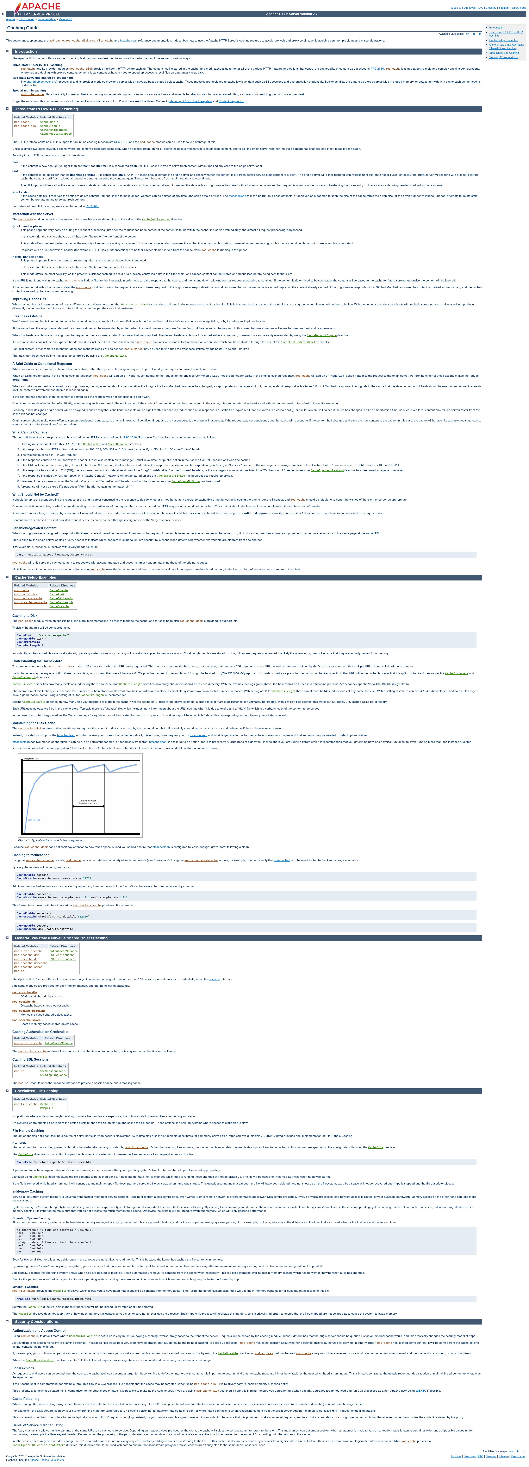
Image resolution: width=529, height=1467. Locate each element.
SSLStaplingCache (63, 959)
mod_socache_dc (25, 959)
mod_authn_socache (28, 951)
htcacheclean (128, 40)
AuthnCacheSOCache (64, 951)
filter (96, 280)
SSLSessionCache (62, 955)
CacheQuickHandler (156, 219)
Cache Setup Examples (503, 40)
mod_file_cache (101, 40)
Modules (456, 7)
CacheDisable (50, 126)
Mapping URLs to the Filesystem (190, 101)
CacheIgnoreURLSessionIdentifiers (38, 1445)
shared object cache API (42, 81)
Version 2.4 (65, 19)
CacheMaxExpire (114, 355)
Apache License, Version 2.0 (47, 1459)
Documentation (47, 19)
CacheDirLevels (61, 598)
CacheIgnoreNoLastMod (327, 470)
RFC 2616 (377, 68)
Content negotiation (231, 101)
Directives (470, 7)
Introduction (496, 27)
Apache (10, 19)
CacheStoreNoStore (186, 481)
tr (480, 33)
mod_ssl (20, 971)
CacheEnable (49, 122)
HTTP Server (26, 19)
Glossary (491, 7)
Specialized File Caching (504, 52)
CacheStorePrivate (171, 475)
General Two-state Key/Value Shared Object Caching (506, 46)
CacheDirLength (61, 602)
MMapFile (47, 1108)
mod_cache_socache (28, 598)
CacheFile (47, 1104)
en (467, 33)
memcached (282, 860)
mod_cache (56, 40)
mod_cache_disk (77, 40)
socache (214, 979)
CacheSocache (59, 606)
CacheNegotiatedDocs (56, 133)
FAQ (480, 7)
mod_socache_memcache (30, 602)
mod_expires (133, 349)
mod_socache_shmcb (28, 967)
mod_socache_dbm (26, 955)
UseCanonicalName (53, 130)
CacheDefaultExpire (322, 335)
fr (474, 33)
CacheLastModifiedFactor (300, 342)
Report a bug (518, 7)
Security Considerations (503, 57)
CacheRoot (57, 594)
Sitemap (504, 7)
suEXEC (421, 1390)
